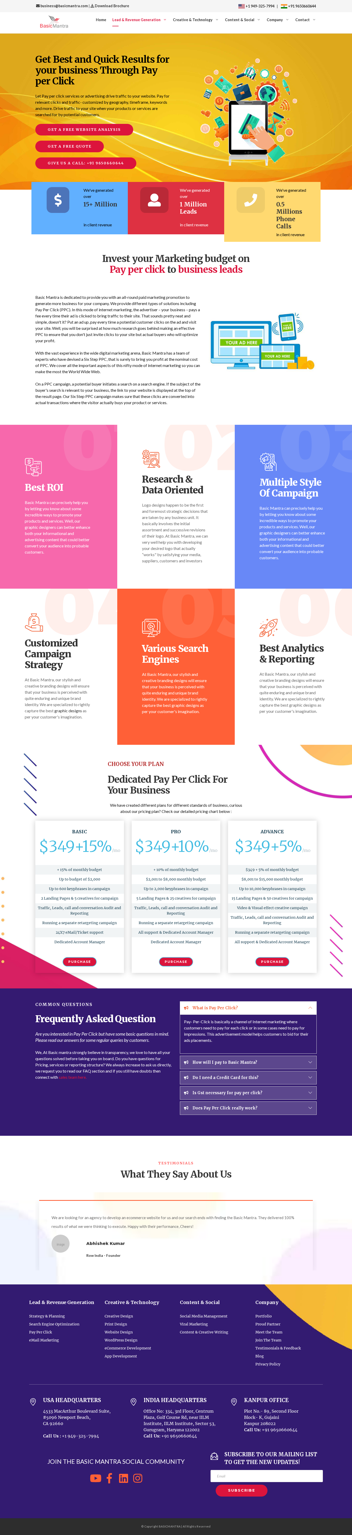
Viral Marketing (194, 1324)
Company (275, 20)
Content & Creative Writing (204, 1332)
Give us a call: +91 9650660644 (86, 163)
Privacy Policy (267, 1364)
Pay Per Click (40, 1332)
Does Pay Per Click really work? (224, 1108)
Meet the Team (268, 1332)
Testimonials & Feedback (278, 1348)
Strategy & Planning (47, 1316)
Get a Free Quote (69, 146)
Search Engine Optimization (54, 1324)
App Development (121, 1356)
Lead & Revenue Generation (136, 20)
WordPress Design (121, 1340)
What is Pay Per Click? (214, 1007)
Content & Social (239, 20)
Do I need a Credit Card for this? (224, 1077)
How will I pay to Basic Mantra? (224, 1062)
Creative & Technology (193, 20)
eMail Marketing (44, 1340)
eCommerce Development (128, 1348)
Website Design (119, 1332)
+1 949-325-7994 (260, 6)
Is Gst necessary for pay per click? (226, 1092)
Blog (259, 1356)
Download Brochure (111, 6)
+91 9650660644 (301, 6)
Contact (302, 20)
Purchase (79, 962)
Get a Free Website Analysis (84, 129)
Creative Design (119, 1316)
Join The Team (268, 1340)
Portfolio (263, 1316)
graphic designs (68, 710)
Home (101, 20)
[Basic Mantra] (54, 22)
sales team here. (73, 1077)
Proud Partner (267, 1324)
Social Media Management (204, 1316)
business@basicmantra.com (64, 6)
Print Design (116, 1324)
